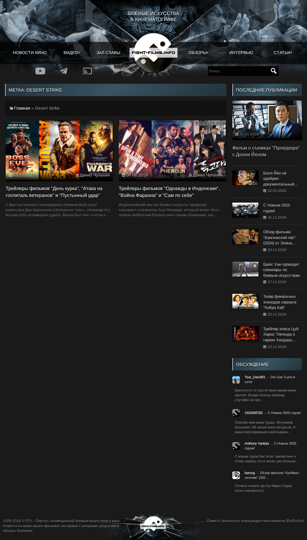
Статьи (282, 52)
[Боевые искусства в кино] (153, 53)
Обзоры (198, 52)
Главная (22, 108)
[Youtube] (40, 71)
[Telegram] (64, 71)
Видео (71, 52)
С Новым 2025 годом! (284, 413)
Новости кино (30, 52)
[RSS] (88, 71)
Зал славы (108, 52)
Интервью (241, 52)
